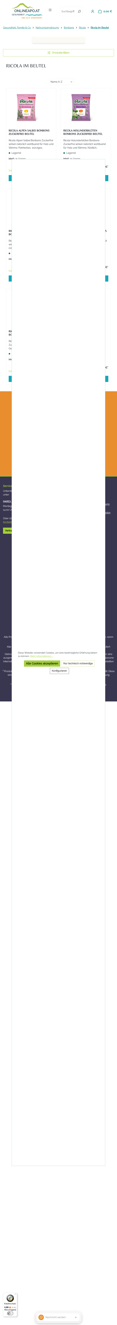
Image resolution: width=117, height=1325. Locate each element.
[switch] (10, 1313)
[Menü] (50, 10)
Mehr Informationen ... (41, 656)
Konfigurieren (59, 670)
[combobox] (68, 11)
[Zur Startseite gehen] (27, 10)
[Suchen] (79, 11)
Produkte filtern (60, 52)
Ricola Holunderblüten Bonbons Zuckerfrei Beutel (83, 132)
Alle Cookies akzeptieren (42, 663)
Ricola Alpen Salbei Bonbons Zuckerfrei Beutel (29, 132)
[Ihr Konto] (92, 11)
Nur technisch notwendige (78, 663)
